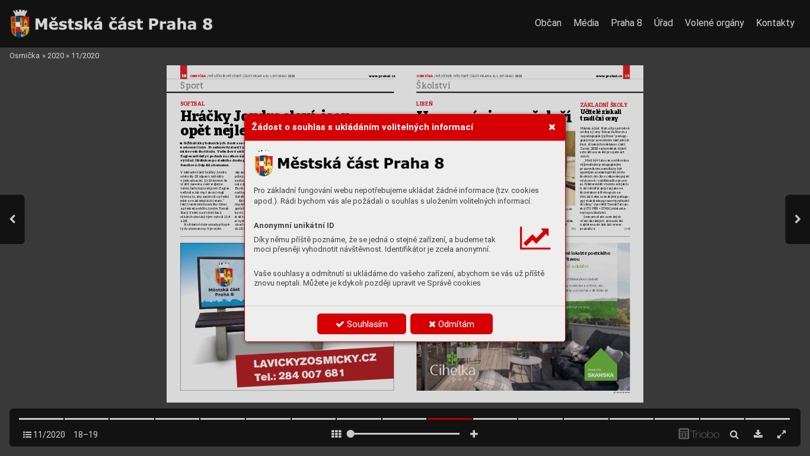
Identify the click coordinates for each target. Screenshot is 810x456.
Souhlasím (366, 324)
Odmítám (455, 324)
